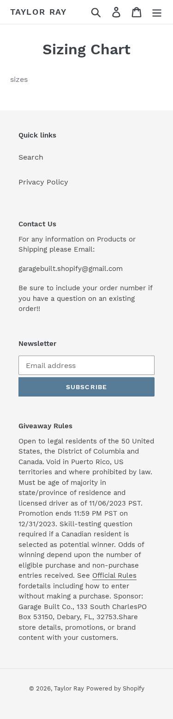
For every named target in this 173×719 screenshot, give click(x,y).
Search (30, 157)
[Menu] (157, 12)
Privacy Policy (43, 182)
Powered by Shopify (115, 688)
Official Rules (114, 575)
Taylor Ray (38, 12)
